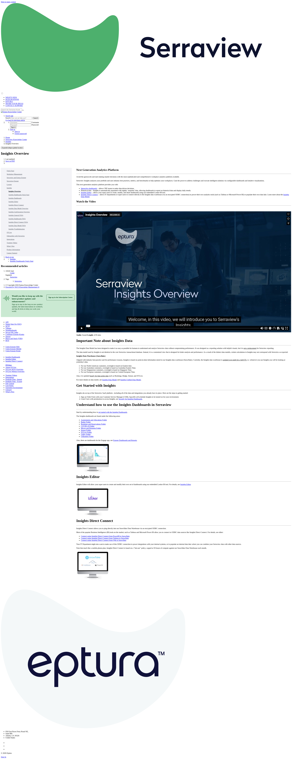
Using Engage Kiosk (13, 351)
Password (35, 125)
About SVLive (10, 367)
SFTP (7, 326)
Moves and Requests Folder (91, 428)
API (6, 322)
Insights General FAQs (16, 215)
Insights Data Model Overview (18, 208)
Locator (9, 184)
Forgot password (21, 134)
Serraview (13, 277)
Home (7, 137)
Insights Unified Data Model (130, 380)
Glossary (8, 390)
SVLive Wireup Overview (15, 371)
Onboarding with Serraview (16, 236)
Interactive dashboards (89, 188)
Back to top (9, 257)
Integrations (10, 239)
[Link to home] (11, 112)
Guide (12, 273)
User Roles (9, 386)
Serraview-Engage (13, 181)
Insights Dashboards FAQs (17, 219)
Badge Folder (86, 422)
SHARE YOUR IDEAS (14, 104)
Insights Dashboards (15, 198)
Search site (9, 116)
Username (35, 122)
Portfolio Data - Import (13, 379)
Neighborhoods (11, 330)
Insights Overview (15, 191)
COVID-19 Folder (87, 426)
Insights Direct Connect (16, 205)
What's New (10, 246)
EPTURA (9, 101)
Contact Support (12, 253)
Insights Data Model (109, 380)
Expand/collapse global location (12, 148)
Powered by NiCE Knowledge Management (22, 287)
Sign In (3, 757)
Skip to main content (8, 2)
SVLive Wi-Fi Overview (14, 369)
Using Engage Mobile (13, 349)
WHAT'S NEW (11, 97)
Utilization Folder (87, 436)
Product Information (13, 250)
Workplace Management (14, 174)
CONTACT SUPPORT (14, 106)
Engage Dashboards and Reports (125, 440)
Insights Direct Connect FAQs (18, 222)
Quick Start (10, 171)
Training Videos (12, 243)
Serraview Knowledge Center (16, 140)
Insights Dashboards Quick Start (19, 195)
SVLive (9, 232)
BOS (7, 341)
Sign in (13, 127)
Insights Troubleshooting (17, 229)
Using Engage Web (12, 347)
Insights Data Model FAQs (17, 226)
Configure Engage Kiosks (14, 334)
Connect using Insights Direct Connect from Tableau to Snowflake (105, 538)
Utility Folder (86, 434)
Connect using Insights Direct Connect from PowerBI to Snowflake (105, 536)
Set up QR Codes (11, 332)
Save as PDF (10, 161)
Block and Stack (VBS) (14, 339)
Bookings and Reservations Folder (93, 424)
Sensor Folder (86, 430)
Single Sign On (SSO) (13, 324)
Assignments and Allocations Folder (94, 420)
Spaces (7, 336)
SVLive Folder (86, 432)
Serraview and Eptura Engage (16, 178)
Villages (8, 328)
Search (8, 118)
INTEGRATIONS (12, 99)
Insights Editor (13, 202)
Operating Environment (13, 388)
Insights (8, 142)
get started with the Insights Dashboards (112, 412)
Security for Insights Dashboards (130, 399)
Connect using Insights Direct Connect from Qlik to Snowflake (103, 540)
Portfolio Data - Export (13, 381)
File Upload (9, 384)
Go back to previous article (15, 120)
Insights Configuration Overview (19, 212)
